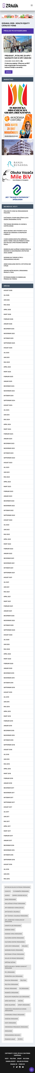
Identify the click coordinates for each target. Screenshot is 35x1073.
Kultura (26, 1058)
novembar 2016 (9, 850)
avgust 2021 (8, 577)
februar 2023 (8, 491)
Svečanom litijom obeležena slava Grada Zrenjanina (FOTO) (16, 218)
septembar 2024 (9, 400)
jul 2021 (6, 582)
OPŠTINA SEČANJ (10, 962)
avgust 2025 (8, 348)
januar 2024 (8, 438)
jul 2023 (6, 467)
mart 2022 (7, 544)
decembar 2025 (9, 328)
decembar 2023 (9, 443)
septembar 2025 (9, 343)
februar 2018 (8, 778)
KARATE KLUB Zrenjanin (13, 925)
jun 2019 (6, 702)
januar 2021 (8, 611)
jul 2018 (6, 754)
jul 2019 (6, 697)
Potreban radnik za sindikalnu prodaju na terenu (15, 278)
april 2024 (7, 424)
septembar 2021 (9, 572)
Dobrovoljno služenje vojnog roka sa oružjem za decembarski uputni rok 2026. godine (17, 250)
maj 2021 (7, 592)
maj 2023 (7, 477)
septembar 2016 (9, 859)
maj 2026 (7, 305)
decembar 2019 (9, 673)
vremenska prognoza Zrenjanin (16, 1027)
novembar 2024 (9, 391)
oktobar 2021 (8, 568)
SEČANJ (20, 1001)
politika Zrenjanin (11, 984)
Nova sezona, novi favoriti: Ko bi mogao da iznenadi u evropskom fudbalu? (15, 232)
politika (23, 980)
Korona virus (9, 929)
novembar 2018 (9, 735)
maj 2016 (7, 879)
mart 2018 (7, 773)
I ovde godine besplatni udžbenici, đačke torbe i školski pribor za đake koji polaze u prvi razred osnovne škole (16, 241)
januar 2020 (8, 668)
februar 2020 (8, 663)
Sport (19, 1058)
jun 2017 (6, 816)
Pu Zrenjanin (23, 988)
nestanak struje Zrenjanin (14, 954)
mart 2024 (7, 429)
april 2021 (7, 596)
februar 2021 (8, 606)
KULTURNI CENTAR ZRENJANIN (14, 938)
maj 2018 (7, 764)
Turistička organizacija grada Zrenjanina (15, 1009)
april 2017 (7, 826)
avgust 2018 (8, 749)
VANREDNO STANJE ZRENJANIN (14, 1014)
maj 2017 (7, 821)
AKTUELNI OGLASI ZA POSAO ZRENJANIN (17, 887)
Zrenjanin (8, 1031)
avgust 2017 (8, 807)
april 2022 (7, 539)
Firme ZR (22, 1064)
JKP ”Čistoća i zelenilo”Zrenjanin (16, 916)
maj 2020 (7, 649)
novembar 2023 (9, 448)
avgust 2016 (8, 864)
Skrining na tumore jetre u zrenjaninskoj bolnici (13, 258)
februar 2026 (8, 319)
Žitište (20, 1039)
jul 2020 (6, 639)
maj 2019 (7, 706)
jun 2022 (7, 529)
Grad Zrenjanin (10, 899)
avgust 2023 (8, 462)
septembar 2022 (9, 515)
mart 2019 (7, 716)
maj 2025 (7, 362)
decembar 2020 (9, 615)
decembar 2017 (9, 788)
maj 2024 (7, 419)
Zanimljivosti (10, 1061)
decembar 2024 (9, 386)
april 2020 (7, 654)
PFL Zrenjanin (9, 972)
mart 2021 (7, 601)
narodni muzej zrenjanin (14, 950)
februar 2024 (8, 434)
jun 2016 (6, 874)
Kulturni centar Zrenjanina (15, 942)
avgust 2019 (8, 692)
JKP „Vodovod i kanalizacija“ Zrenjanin (14, 920)
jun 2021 (6, 587)
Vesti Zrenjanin (10, 1023)
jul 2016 (6, 869)
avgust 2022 (8, 520)
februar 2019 (8, 721)
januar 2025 (8, 381)
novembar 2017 (9, 792)
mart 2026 (7, 314)
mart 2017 (7, 831)
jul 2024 (6, 410)
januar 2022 (8, 553)
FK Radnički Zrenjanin (21, 891)
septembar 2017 (9, 802)
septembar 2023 (9, 458)
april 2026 (7, 309)
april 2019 (7, 711)
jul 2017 (6, 812)
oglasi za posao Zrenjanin (14, 958)
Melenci (25, 946)
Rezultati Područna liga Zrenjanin (17, 996)
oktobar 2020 (9, 625)
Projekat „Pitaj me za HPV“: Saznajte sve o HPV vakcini (18, 56)
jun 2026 (7, 300)
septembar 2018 (9, 745)
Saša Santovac (10, 1001)
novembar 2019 (9, 678)
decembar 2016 (9, 845)
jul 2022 (6, 525)
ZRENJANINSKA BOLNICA (12, 1035)
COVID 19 (7, 891)
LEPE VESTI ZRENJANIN (12, 946)
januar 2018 (8, 783)
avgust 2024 (8, 405)
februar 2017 (8, 835)
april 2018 (7, 768)
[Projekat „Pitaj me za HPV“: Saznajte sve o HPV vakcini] (18, 44)
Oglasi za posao (22, 1061)
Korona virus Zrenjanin (13, 934)
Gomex (7, 895)
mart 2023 (7, 486)
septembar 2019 (9, 687)
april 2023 (7, 481)
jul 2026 (6, 295)
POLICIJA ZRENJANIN (11, 980)
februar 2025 (8, 376)
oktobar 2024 (9, 395)
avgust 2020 (8, 635)
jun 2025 (7, 357)
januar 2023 (8, 496)
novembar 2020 (9, 620)
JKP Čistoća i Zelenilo (12, 911)
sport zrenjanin (24, 1005)
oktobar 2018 (8, 740)
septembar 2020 (9, 630)
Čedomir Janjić (10, 1039)
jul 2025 (6, 352)
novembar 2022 (9, 505)
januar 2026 (8, 324)
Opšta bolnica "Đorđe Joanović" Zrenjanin (16, 967)
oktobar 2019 (8, 682)
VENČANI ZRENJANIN (11, 1019)
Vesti (17, 61)
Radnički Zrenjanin (11, 992)
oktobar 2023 (8, 453)
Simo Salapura (10, 1005)
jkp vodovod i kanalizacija (14, 907)
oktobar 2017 (8, 797)
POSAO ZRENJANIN (11, 988)
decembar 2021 (9, 558)
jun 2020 (7, 644)
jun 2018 (6, 759)
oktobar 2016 (8, 855)
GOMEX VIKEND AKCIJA (19, 895)
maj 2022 (7, 534)
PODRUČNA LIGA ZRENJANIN (13, 976)
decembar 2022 (9, 501)
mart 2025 (7, 371)
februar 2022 (8, 548)
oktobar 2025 (8, 338)
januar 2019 (8, 725)
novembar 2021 (9, 563)
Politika (13, 1058)
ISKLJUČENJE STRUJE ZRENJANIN (15, 903)
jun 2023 (7, 472)
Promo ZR (13, 1064)
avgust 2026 (8, 290)
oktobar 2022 (8, 510)
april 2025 (7, 367)
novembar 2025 (9, 333)
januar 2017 (8, 840)
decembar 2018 (9, 730)
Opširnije (8, 72)
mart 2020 (7, 659)
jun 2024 (7, 415)
